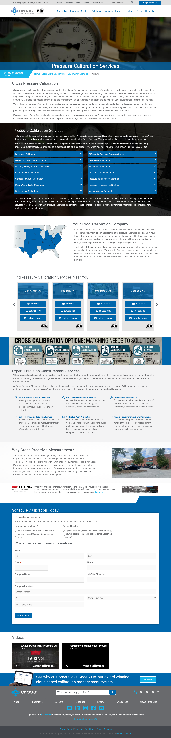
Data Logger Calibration (26, 191)
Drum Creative (124, 733)
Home (37, 74)
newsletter (46, 714)
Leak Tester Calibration (99, 160)
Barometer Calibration (25, 154)
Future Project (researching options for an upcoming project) (88, 535)
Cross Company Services (53, 74)
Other (19, 537)
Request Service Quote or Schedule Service (36, 530)
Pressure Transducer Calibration (104, 185)
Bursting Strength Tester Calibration (32, 166)
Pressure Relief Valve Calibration (104, 179)
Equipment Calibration (77, 74)
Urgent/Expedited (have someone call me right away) (88, 530)
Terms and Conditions (84, 729)
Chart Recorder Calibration (27, 172)
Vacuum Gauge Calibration (101, 191)
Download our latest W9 (85, 719)
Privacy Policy (66, 729)
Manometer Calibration (99, 166)
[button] (48, 154)
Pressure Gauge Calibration (101, 172)
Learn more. (100, 492)
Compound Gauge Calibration (29, 179)
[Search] (112, 692)
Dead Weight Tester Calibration (29, 185)
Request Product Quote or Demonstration (35, 534)
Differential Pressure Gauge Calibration (107, 154)
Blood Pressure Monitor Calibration (31, 160)
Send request (23, 615)
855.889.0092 (118, 2)
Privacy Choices (104, 729)
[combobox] (82, 692)
